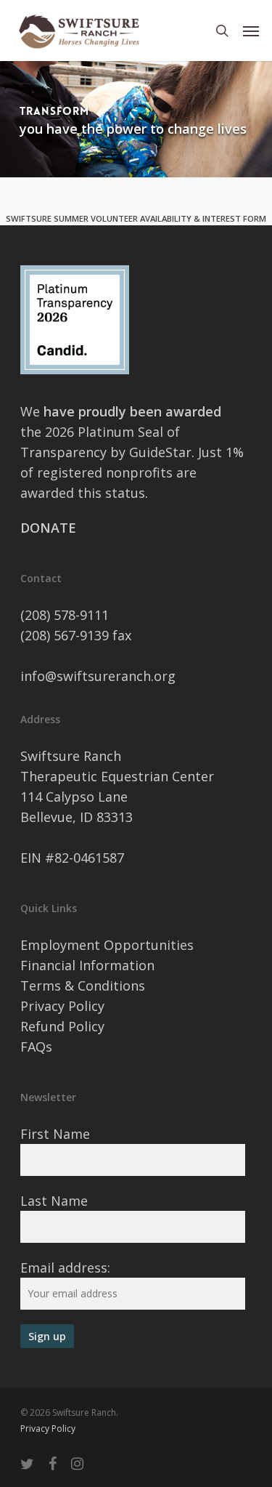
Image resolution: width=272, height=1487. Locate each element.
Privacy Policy (62, 1006)
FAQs (36, 1046)
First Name (55, 1134)
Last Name (54, 1200)
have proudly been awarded (132, 411)
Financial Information (87, 965)
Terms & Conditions (82, 985)
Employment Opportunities (107, 945)
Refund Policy (62, 1026)
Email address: (65, 1267)
